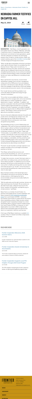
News (2, 7)
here (28, 213)
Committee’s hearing (22, 59)
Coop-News (8, 7)
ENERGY (4, 395)
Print (23, 24)
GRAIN (3, 388)
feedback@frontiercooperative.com (23, 385)
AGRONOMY (5, 391)
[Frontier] (4, 2)
